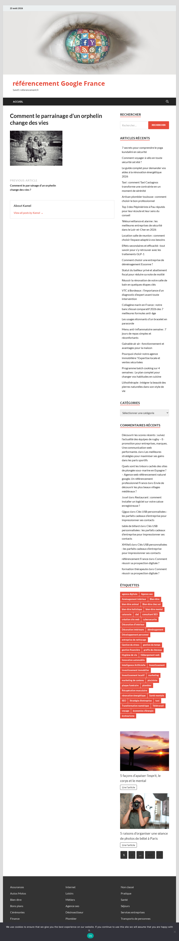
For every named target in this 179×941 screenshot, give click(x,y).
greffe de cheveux (153, 649)
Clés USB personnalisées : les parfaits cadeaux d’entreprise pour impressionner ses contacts (144, 516)
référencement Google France (59, 83)
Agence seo (147, 594)
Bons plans (16, 906)
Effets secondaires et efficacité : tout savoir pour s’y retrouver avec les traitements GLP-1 (143, 250)
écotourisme (128, 715)
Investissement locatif (133, 675)
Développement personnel (135, 634)
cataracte (126, 614)
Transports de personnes (136, 918)
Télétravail (158, 705)
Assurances (17, 887)
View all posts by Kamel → (28, 212)
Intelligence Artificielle (133, 665)
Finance (15, 918)
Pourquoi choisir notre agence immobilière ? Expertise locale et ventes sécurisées (141, 358)
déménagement (155, 629)
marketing (153, 675)
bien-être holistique (132, 609)
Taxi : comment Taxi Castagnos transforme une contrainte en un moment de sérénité (141, 186)
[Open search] (167, 102)
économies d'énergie (143, 710)
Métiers (70, 899)
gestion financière (131, 649)
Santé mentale (156, 695)
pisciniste (152, 680)
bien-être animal (130, 604)
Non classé (127, 887)
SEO (124, 700)
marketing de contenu (133, 680)
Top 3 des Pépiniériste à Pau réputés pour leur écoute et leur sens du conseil (143, 211)
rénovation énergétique (134, 695)
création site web (130, 619)
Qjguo (125, 511)
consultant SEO (150, 614)
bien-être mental (154, 609)
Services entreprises (133, 912)
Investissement (157, 665)
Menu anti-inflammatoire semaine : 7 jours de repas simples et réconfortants (144, 333)
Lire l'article (128, 787)
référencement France (135, 558)
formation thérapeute (135, 569)
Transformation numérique (135, 705)
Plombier (71, 918)
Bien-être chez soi (151, 604)
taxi (157, 700)
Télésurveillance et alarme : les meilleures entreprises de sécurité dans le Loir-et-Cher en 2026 (142, 225)
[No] (174, 931)
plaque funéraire (130, 685)
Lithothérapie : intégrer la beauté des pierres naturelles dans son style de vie (144, 386)
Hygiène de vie (129, 655)
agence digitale (129, 594)
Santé (124, 899)
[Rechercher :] (144, 125)
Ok (90, 935)
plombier (146, 685)
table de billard (131, 526)
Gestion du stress (130, 644)
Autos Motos (18, 893)
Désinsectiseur (74, 912)
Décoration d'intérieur (133, 624)
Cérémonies (17, 912)
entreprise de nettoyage (134, 639)
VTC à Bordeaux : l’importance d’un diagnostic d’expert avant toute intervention (143, 294)
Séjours (125, 906)
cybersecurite (150, 619)
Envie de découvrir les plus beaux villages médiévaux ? (143, 487)
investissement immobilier (135, 670)
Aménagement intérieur (134, 599)
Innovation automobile (133, 660)
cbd (137, 614)
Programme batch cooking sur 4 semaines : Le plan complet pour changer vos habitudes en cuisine (141, 372)
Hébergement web (150, 655)
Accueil (18, 101)
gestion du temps (151, 644)
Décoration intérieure (133, 629)
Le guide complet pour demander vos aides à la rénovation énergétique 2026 (144, 172)
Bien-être (154, 599)
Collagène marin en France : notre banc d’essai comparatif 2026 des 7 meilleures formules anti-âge (142, 309)
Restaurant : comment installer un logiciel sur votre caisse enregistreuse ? (142, 501)
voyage (125, 710)
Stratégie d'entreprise (141, 700)
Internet (71, 887)
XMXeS (126, 544)
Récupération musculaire (134, 690)
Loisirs (69, 893)
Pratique (126, 893)
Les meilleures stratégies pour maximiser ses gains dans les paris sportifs (143, 456)
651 (150, 854)
